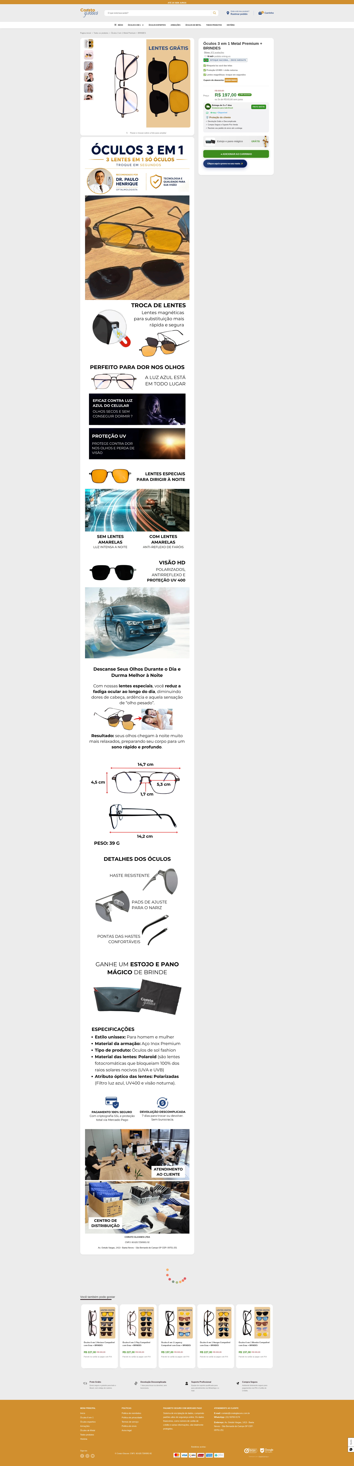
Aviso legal (127, 1430)
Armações (175, 25)
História (231, 25)
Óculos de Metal (193, 25)
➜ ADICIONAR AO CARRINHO (236, 154)
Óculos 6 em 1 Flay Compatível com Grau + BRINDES (136, 1343)
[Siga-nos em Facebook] (82, 1456)
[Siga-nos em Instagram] (87, 1456)
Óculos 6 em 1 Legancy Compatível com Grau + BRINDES (176, 1343)
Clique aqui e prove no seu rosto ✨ (225, 163)
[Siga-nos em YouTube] (93, 1456)
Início (120, 25)
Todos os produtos (101, 33)
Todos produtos (214, 25)
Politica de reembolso (131, 1413)
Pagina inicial (85, 33)
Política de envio (129, 1426)
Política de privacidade (132, 1417)
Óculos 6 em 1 (134, 25)
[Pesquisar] (214, 13)
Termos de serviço (130, 1422)
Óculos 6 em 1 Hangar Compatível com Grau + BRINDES (215, 1343)
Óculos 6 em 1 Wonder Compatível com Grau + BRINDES (254, 1343)
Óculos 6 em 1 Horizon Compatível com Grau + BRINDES (99, 1343)
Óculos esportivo (157, 25)
